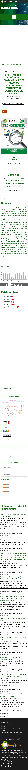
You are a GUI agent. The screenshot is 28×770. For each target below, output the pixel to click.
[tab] (6, 284)
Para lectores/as (6, 467)
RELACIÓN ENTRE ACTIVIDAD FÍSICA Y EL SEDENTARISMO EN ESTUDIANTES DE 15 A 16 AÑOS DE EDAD (13, 663)
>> (4, 716)
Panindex (3, 727)
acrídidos (7, 299)
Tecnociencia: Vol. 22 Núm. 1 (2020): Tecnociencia (11, 534)
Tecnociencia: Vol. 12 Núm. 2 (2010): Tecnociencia (11, 549)
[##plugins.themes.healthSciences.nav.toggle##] (23, 5)
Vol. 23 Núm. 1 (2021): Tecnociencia (14, 71)
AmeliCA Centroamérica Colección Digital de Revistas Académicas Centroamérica (12, 738)
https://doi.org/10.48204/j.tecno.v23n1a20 (13, 103)
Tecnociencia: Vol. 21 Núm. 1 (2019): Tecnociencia (11, 712)
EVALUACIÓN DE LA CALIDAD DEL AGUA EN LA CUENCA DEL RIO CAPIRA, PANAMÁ (13, 543)
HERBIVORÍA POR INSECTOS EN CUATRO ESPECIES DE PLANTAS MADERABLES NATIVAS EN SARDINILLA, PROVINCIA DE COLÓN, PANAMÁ (12, 625)
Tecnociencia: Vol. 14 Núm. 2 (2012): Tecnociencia (11, 690)
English (4, 452)
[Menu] (14, 17)
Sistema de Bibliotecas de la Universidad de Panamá (12, 733)
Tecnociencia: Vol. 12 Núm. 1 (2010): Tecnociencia (11, 634)
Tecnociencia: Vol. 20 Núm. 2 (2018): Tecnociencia (11, 573)
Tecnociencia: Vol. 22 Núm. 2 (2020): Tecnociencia (11, 614)
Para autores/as (6, 471)
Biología (6, 296)
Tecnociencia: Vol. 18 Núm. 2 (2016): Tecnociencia (11, 653)
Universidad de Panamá (7, 724)
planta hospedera (9, 307)
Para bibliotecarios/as (8, 474)
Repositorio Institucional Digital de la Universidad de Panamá (14, 729)
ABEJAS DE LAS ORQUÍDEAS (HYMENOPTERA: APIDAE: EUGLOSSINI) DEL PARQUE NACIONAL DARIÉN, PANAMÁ (13, 566)
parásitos (7, 304)
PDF (4, 111)
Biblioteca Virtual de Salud (7, 736)
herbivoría (7, 302)
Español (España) (7, 456)
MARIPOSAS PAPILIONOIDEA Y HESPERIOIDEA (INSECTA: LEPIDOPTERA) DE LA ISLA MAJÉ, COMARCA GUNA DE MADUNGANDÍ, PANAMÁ (13, 682)
